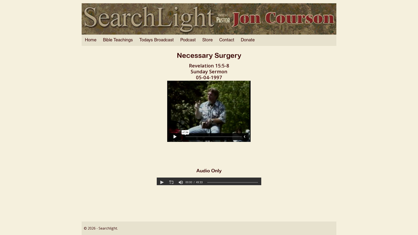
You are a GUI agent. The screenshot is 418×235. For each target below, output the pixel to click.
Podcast (188, 40)
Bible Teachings (118, 40)
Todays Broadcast (156, 40)
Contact (226, 40)
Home (90, 40)
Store (207, 40)
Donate (248, 40)
